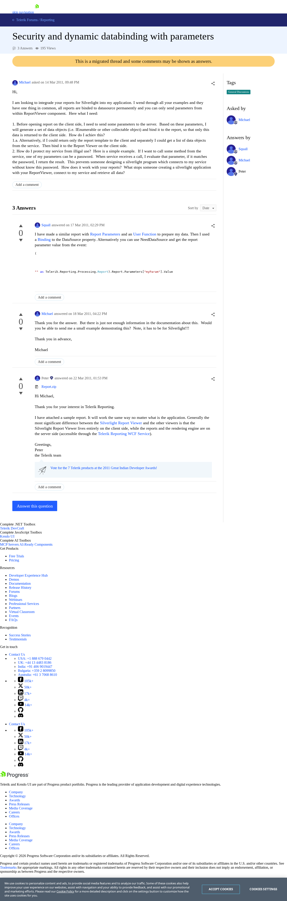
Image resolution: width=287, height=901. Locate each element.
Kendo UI (7, 536)
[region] (143, 889)
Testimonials (18, 639)
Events (14, 616)
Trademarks (8, 867)
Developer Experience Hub (28, 575)
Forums (14, 591)
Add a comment (27, 185)
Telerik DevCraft (12, 528)
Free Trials (16, 556)
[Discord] (20, 716)
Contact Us (17, 654)
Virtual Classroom (22, 612)
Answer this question (35, 506)
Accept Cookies (221, 889)
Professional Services (24, 604)
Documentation (20, 583)
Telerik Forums (26, 20)
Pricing (14, 560)
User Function (145, 234)
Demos (14, 579)
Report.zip (48, 387)
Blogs (13, 596)
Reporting (47, 20)
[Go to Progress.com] (14, 777)
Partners (14, 608)
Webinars (15, 600)
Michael (24, 82)
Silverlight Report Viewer (121, 423)
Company (16, 792)
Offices (14, 816)
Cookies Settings (263, 889)
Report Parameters (105, 234)
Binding (45, 239)
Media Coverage (21, 808)
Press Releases (19, 804)
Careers (14, 812)
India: (35, 666)
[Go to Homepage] (37, 12)
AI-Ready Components (36, 544)
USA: (35, 658)
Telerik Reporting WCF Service (124, 433)
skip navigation (23, 12)
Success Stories (20, 635)
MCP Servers (9, 544)
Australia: (37, 675)
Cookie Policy (65, 891)
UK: (34, 662)
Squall (45, 225)
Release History (20, 587)
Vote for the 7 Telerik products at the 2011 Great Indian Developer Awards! (103, 468)
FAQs (13, 620)
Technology (17, 796)
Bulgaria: (36, 670)
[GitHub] (20, 711)
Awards (14, 800)
